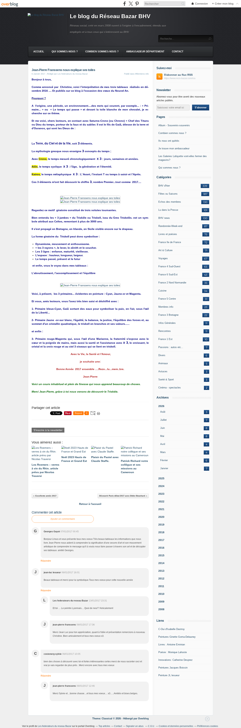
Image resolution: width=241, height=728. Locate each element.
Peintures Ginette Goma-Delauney (177, 636)
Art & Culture (165, 250)
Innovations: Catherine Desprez (175, 660)
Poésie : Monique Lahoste (172, 652)
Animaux (163, 363)
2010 (161, 593)
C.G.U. (151, 726)
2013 (161, 570)
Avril (162, 444)
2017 (161, 539)
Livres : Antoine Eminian (171, 644)
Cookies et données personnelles (176, 726)
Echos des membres (169, 201)
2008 (161, 609)
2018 (161, 532)
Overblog (143, 718)
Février (164, 460)
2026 (161, 406)
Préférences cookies (207, 726)
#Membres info (142, 74)
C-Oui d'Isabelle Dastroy (171, 629)
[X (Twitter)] (130, 4)
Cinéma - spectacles (169, 387)
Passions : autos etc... (170, 347)
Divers (161, 355)
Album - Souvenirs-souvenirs (174, 125)
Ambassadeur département (145, 51)
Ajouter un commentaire (62, 519)
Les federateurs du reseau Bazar (54, 726)
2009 (161, 601)
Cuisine (162, 290)
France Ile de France (169, 242)
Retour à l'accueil (90, 503)
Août (162, 411)
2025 (161, 478)
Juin (162, 428)
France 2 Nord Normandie (172, 282)
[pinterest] (137, 4)
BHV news (164, 218)
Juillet (163, 419)
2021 (161, 509)
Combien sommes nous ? (172, 133)
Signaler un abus (135, 726)
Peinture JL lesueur (168, 675)
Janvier (164, 468)
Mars (163, 452)
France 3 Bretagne (168, 314)
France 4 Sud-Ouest (169, 266)
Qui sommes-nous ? (65, 51)
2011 (161, 586)
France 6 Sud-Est (168, 274)
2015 (161, 555)
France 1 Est (165, 339)
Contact (177, 51)
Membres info (165, 306)
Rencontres (164, 331)
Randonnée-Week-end (170, 226)
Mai (162, 436)
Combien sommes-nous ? (102, 51)
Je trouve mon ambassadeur (173, 148)
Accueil (38, 51)
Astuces (162, 371)
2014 (161, 563)
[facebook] (124, 4)
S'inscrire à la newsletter (48, 430)
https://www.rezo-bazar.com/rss (179, 78)
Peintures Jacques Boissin (173, 667)
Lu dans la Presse (168, 209)
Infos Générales (167, 323)
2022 (161, 501)
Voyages (163, 258)
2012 (161, 578)
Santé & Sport (166, 379)
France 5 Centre (167, 298)
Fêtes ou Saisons (168, 193)
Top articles (104, 726)
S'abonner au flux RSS (178, 74)
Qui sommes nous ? (169, 167)
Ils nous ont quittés (168, 140)
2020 (161, 516)
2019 (161, 524)
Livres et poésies (167, 234)
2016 (161, 547)
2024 (161, 486)
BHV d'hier (164, 185)
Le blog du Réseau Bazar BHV (110, 16)
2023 (161, 493)
